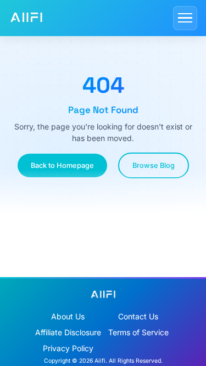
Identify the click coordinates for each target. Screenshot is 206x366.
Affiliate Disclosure (68, 332)
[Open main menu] (185, 18)
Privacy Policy (68, 348)
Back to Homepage (62, 165)
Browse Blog (153, 165)
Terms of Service (138, 332)
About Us (68, 316)
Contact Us (138, 316)
